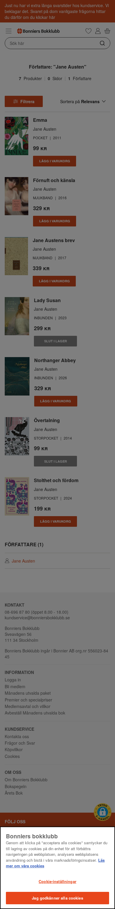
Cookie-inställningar (57, 881)
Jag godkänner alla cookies (57, 898)
